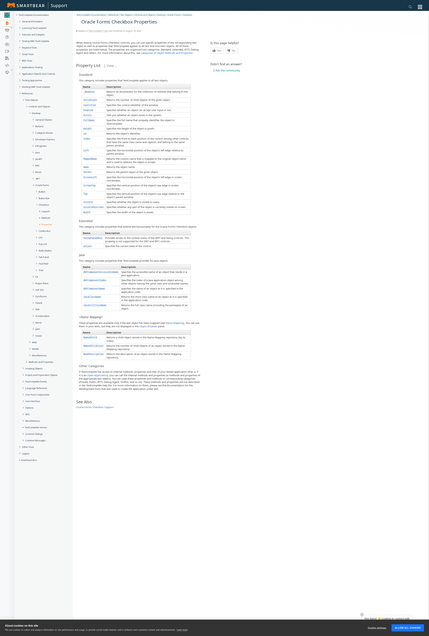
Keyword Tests (29, 47)
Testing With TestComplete (35, 41)
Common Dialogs (34, 433)
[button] (420, 7)
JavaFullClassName (94, 305)
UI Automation (42, 315)
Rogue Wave (41, 283)
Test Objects (31, 99)
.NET (37, 178)
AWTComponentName (94, 288)
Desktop (36, 113)
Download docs (29, 460)
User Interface (32, 401)
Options (29, 407)
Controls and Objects (39, 106)
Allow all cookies (408, 628)
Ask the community (228, 70)
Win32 (38, 322)
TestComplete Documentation (34, 14)
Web (34, 342)
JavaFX (38, 159)
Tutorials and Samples (33, 34)
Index (86, 138)
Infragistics (41, 145)
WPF (37, 329)
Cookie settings (377, 628)
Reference (27, 93)
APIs (27, 414)
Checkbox (187, 14)
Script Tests (28, 54)
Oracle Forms (42, 185)
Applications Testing (32, 67)
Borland (39, 126)
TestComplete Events (36, 381)
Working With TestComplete (36, 86)
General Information (32, 21)
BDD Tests (27, 60)
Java (37, 152)
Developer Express (45, 139)
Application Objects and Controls (38, 73)
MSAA (38, 172)
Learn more (182, 630)
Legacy (25, 453)
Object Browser (148, 326)
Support (59, 5)
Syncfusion (41, 296)
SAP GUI (39, 289)
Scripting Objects (34, 368)
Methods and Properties (41, 361)
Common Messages (35, 440)
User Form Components (37, 394)
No (233, 50)
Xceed (38, 335)
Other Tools (28, 446)
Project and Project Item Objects (41, 375)
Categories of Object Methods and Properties (167, 53)
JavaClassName (92, 297)
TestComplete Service (36, 427)
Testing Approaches (32, 80)
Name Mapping (174, 323)
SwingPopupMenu (92, 238)
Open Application (97, 375)
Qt (36, 276)
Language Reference (36, 388)
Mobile (35, 348)
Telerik (38, 302)
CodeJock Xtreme (44, 132)
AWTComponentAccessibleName (100, 272)
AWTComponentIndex (94, 280)
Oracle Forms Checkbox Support (95, 407)
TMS (37, 309)
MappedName (90, 158)
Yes (219, 50)
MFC (37, 165)
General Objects (43, 119)
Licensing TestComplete (34, 28)
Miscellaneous (39, 355)
